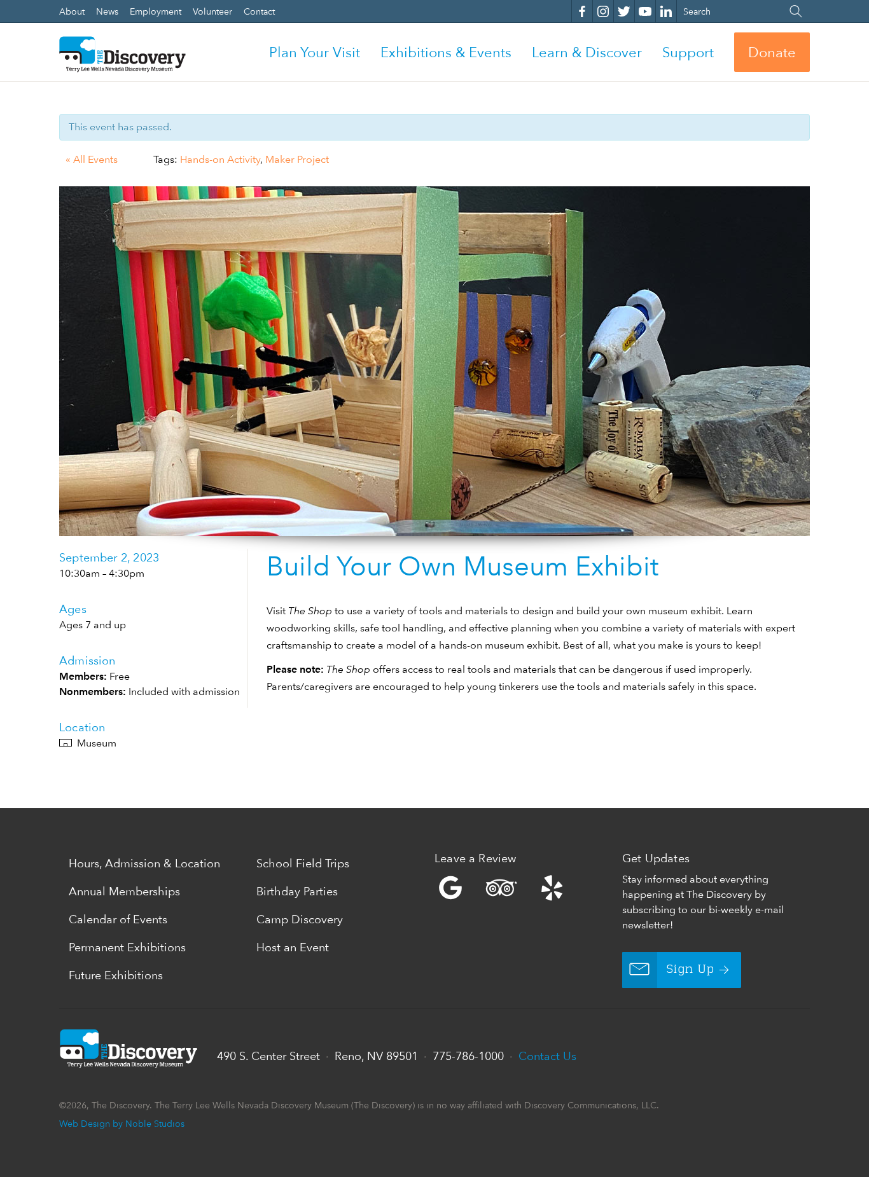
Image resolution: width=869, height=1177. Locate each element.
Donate (772, 52)
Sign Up (690, 969)
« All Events (92, 159)
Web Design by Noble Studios (121, 1123)
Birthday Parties (297, 891)
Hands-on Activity (220, 159)
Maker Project (297, 159)
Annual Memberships (124, 891)
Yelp (525, 888)
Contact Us (547, 1056)
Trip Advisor (501, 888)
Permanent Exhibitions (127, 947)
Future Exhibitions (116, 975)
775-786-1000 (468, 1056)
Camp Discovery (299, 919)
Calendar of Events (118, 919)
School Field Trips (302, 863)
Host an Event (292, 947)
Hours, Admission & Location (144, 863)
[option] (434, 361)
